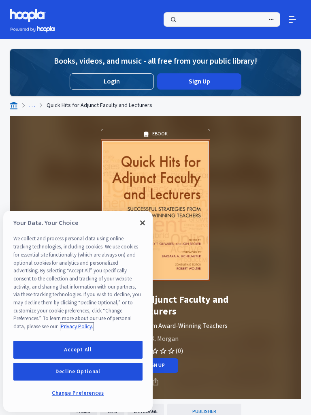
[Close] (142, 223)
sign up (155, 365)
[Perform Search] (222, 19)
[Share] (155, 382)
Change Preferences (78, 393)
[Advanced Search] (271, 19)
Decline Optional (77, 371)
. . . (32, 105)
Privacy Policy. (77, 326)
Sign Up (199, 81)
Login (112, 81)
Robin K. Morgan (156, 338)
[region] (78, 311)
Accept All (78, 349)
